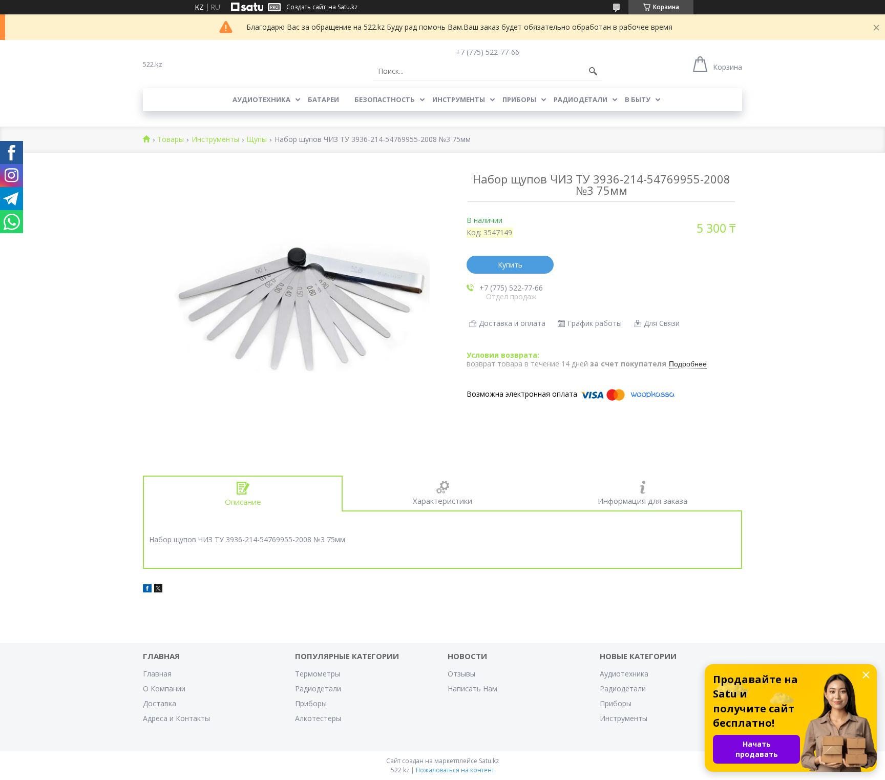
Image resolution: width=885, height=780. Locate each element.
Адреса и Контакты (176, 718)
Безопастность (384, 99)
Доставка (159, 703)
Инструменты (458, 99)
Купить (510, 265)
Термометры (317, 674)
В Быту (637, 99)
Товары (170, 139)
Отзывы (461, 674)
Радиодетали (580, 99)
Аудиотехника (261, 99)
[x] (158, 589)
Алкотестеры (318, 718)
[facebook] (147, 589)
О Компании (164, 688)
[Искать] (593, 71)
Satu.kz (489, 760)
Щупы (256, 139)
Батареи (323, 99)
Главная (157, 674)
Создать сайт (306, 7)
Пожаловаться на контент (455, 770)
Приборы (519, 99)
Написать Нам (472, 688)
